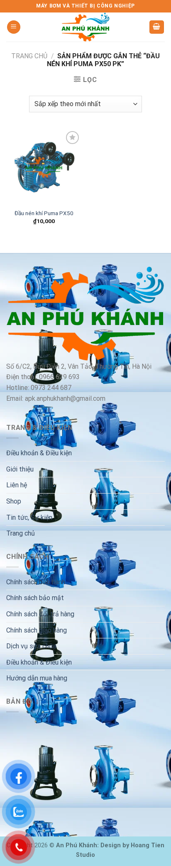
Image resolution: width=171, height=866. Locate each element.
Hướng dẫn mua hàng (36, 678)
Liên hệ (16, 485)
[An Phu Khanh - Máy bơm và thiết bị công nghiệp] (85, 27)
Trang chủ (29, 56)
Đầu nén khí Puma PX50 (44, 213)
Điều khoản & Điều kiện (39, 453)
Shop (13, 501)
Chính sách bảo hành (35, 582)
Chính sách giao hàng (36, 630)
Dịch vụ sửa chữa (31, 646)
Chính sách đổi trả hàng (40, 614)
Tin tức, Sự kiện (29, 517)
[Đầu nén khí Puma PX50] (43, 166)
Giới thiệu (20, 469)
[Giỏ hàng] (156, 27)
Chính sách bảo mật (35, 598)
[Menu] (13, 27)
